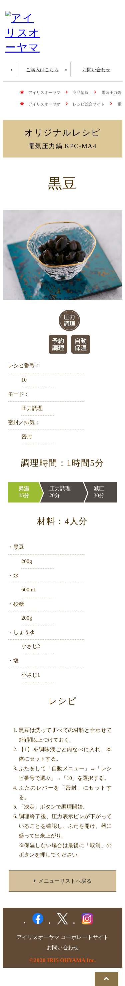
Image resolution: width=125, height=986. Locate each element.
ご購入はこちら (42, 69)
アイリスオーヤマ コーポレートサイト (63, 937)
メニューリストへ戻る (65, 881)
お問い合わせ (96, 69)
